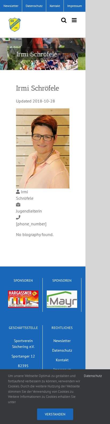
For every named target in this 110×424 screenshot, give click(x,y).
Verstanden (55, 414)
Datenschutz (62, 350)
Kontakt (62, 359)
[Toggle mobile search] (63, 20)
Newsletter (62, 340)
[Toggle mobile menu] (74, 20)
